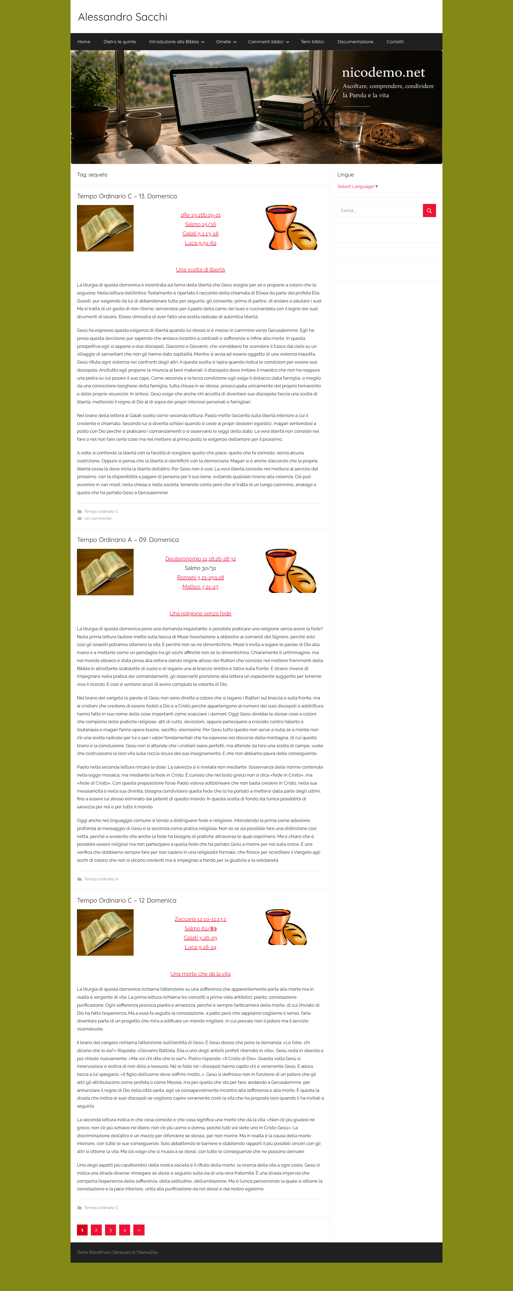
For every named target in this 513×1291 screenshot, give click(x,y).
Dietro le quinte (120, 41)
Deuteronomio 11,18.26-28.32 (200, 559)
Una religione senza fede (200, 613)
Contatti (395, 41)
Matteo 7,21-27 (200, 587)
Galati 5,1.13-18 (200, 233)
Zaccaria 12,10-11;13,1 (200, 919)
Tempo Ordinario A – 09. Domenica (128, 540)
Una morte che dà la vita (200, 974)
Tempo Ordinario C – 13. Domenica (127, 196)
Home (83, 41)
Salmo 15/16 (200, 224)
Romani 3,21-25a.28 (200, 577)
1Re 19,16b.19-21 (201, 215)
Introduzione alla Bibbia (174, 41)
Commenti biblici (265, 41)
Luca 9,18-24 (200, 947)
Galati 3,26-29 (200, 938)
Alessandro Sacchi (123, 16)
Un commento (97, 518)
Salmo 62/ (201, 928)
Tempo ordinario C (101, 511)
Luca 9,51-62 (200, 243)
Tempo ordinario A (101, 879)
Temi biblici (312, 41)
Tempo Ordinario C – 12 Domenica (126, 900)
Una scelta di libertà (200, 269)
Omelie (223, 41)
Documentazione (355, 41)
